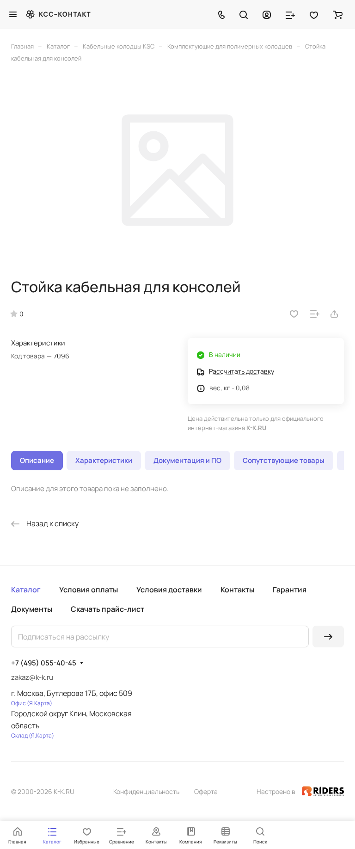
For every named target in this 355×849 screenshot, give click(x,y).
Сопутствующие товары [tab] (283, 460)
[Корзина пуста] (338, 14)
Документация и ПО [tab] (187, 460)
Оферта (206, 791)
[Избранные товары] (314, 14)
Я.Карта (39, 703)
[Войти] (267, 14)
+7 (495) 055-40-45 (43, 663)
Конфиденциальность (146, 791)
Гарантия (289, 589)
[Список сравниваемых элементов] (290, 14)
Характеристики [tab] (103, 460)
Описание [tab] (37, 460)
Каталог (26, 589)
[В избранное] (294, 314)
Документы (31, 609)
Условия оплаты (88, 589)
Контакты (237, 589)
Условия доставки (169, 589)
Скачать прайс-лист (107, 609)
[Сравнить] (314, 314)
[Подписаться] (328, 636)
